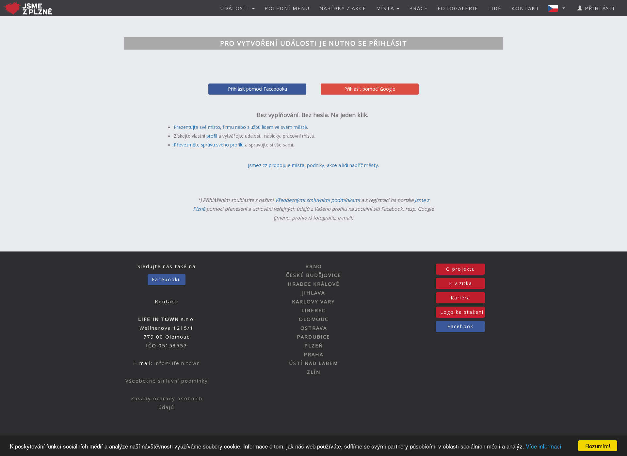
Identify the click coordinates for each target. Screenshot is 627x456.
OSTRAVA (313, 328)
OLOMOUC (314, 319)
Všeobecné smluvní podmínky (166, 380)
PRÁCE (418, 8)
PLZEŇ (313, 345)
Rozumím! (597, 446)
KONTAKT (525, 8)
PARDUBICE (313, 336)
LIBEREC (313, 310)
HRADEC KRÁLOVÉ (314, 284)
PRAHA (313, 354)
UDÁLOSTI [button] (235, 8)
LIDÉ (495, 8)
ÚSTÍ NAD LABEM (313, 363)
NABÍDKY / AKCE (342, 8)
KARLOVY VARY (313, 301)
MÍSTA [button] (386, 8)
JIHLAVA (313, 292)
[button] (558, 8)
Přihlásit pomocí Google (369, 89)
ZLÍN (313, 372)
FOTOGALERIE (458, 8)
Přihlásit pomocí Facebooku (257, 89)
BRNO (313, 266)
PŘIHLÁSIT (599, 8)
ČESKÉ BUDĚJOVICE (313, 275)
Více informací (543, 446)
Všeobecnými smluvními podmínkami (317, 200)
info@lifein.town (177, 363)
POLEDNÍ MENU (287, 8)
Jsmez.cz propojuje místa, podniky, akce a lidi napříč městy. (313, 165)
